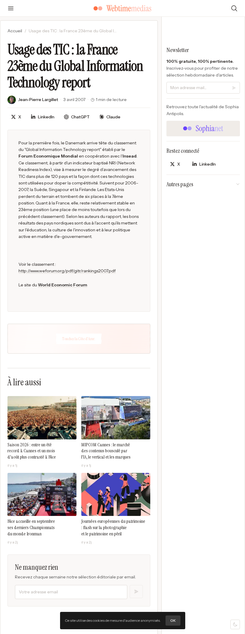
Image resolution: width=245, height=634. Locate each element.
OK (173, 620)
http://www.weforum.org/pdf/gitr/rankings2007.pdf (67, 271)
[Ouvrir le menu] (11, 8)
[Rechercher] (234, 8)
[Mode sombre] (235, 624)
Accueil (14, 30)
